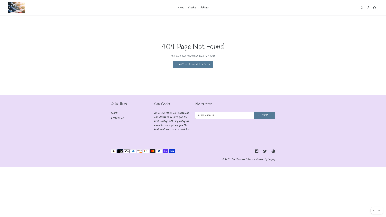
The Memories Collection (243, 159)
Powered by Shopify (265, 159)
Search (114, 113)
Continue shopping (191, 64)
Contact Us (117, 118)
